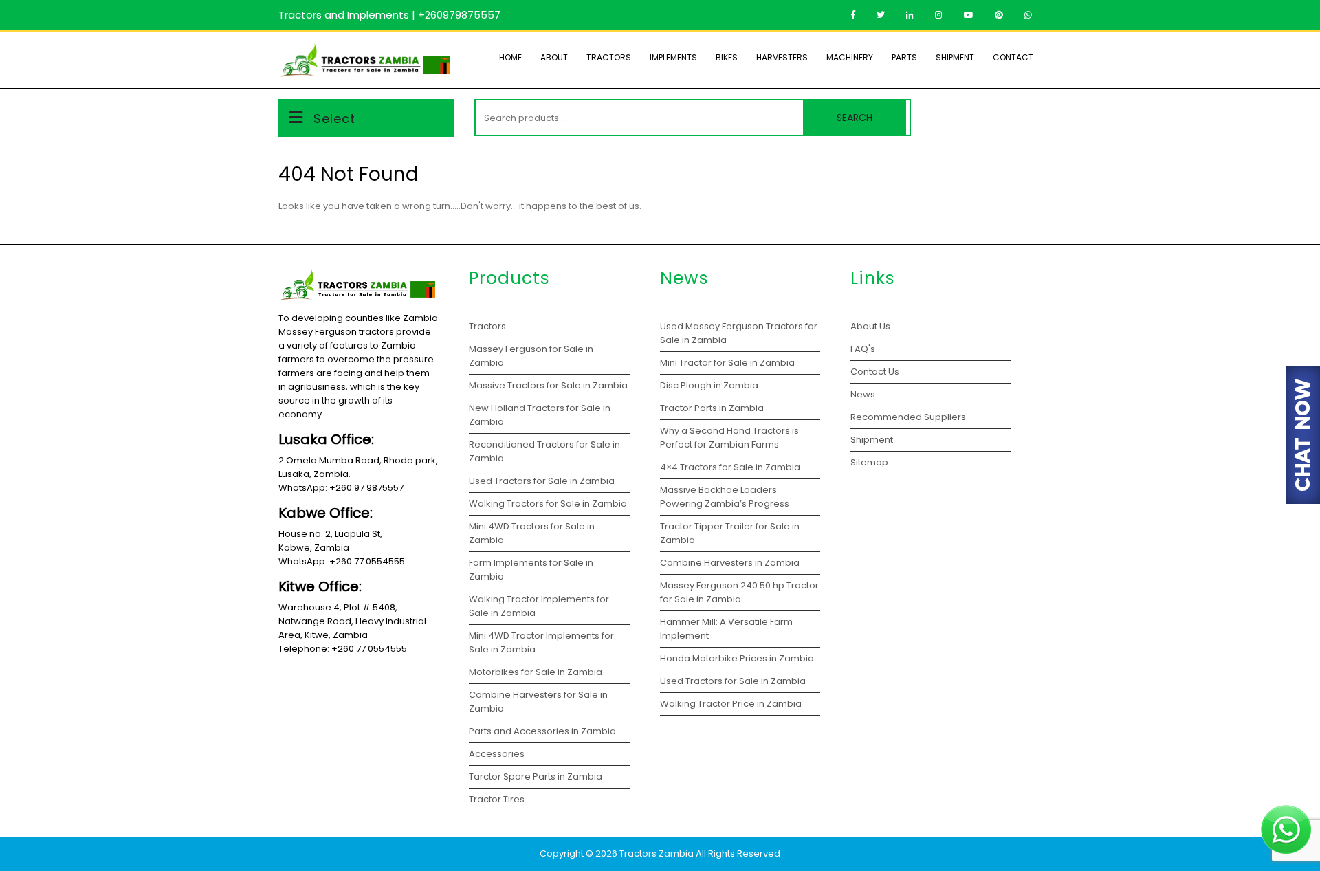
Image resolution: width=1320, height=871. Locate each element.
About (554, 57)
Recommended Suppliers (908, 416)
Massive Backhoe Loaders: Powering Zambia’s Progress (724, 496)
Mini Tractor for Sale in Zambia (727, 362)
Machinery (849, 57)
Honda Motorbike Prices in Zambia (737, 658)
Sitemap (869, 462)
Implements (673, 57)
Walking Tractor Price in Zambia (731, 703)
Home (510, 57)
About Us (870, 326)
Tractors (608, 57)
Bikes (727, 57)
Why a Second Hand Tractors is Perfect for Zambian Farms (729, 437)
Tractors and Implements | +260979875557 (389, 15)
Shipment (955, 57)
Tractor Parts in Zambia (713, 408)
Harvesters (782, 57)
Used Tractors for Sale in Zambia (733, 680)
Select (334, 118)
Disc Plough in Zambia (710, 385)
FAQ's (862, 348)
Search (854, 117)
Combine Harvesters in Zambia (731, 562)
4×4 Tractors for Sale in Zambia (731, 467)
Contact (1013, 57)
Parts (904, 57)
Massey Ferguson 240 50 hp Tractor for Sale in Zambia (739, 592)
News (862, 394)
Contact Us (874, 371)
